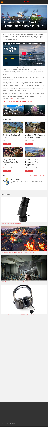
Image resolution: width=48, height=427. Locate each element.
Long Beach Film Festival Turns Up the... (10, 162)
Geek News (20, 19)
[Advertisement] (10, 337)
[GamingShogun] (24, 2)
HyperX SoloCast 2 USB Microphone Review (11, 223)
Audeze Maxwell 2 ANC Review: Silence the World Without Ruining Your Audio (18, 314)
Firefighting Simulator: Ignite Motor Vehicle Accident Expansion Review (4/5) (18, 252)
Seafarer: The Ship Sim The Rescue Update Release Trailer (17, 101)
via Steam (11, 98)
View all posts (42, 175)
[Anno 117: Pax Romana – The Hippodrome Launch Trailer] (35, 152)
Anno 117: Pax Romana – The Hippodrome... (31, 162)
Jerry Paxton (13, 19)
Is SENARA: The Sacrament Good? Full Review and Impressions (15, 281)
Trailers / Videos (29, 19)
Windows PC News (36, 19)
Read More (7, 143)
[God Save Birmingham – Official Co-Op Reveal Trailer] (35, 127)
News (24, 19)
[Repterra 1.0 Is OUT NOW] (13, 127)
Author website (33, 175)
